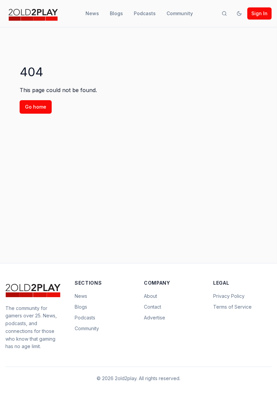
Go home (35, 107)
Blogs (116, 13)
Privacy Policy (229, 296)
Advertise (154, 317)
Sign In (259, 13)
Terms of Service (232, 307)
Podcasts (145, 13)
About (150, 296)
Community (180, 13)
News (92, 13)
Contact (152, 307)
